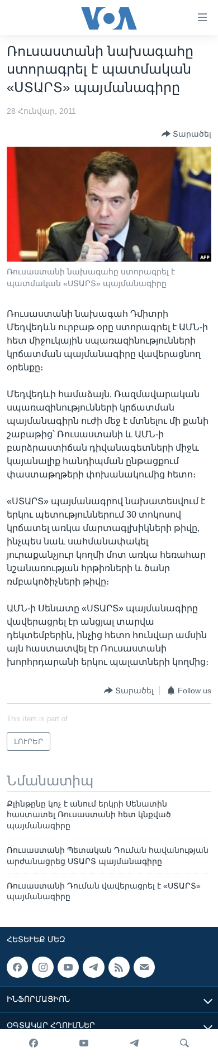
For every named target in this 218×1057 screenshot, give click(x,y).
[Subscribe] (144, 967)
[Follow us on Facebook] (17, 967)
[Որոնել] (184, 1043)
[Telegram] (134, 1043)
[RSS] (119, 967)
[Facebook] (33, 1043)
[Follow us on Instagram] (42, 967)
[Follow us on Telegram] (93, 967)
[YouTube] (84, 1043)
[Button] (186, 134)
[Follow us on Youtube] (68, 967)
